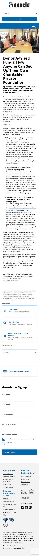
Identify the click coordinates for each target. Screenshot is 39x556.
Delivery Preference (9, 434)
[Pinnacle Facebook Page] (23, 508)
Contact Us (6, 499)
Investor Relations (9, 477)
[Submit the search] (36, 352)
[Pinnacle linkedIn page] (30, 508)
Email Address (8, 414)
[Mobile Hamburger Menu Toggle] (33, 26)
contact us (19, 543)
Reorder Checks (8, 502)
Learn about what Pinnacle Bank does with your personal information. (18, 537)
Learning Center (26, 476)
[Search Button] (36, 13)
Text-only (9, 443)
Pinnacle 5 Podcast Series (28, 471)
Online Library (25, 479)
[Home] (25, 500)
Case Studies (25, 482)
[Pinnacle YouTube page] (27, 508)
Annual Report (8, 487)
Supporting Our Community (8, 480)
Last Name (6, 404)
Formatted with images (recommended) (20, 439)
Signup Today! (9, 452)
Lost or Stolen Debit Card (9, 505)
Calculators (24, 485)
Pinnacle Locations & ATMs (9, 493)
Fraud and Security (9, 509)
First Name (6, 394)
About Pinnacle (8, 474)
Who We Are (9, 470)
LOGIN (19, 19)
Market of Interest (10, 424)
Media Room (7, 484)
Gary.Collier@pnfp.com (10, 280)
